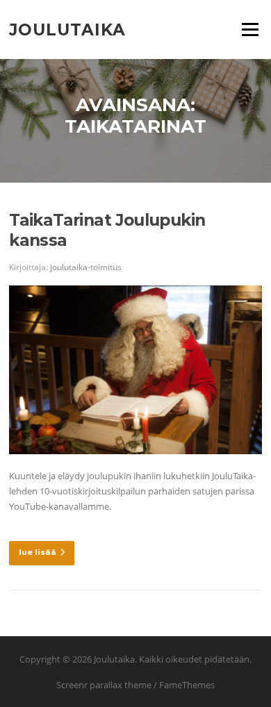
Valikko (250, 29)
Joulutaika (67, 29)
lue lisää (37, 552)
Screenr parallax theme (103, 685)
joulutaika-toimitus (86, 267)
